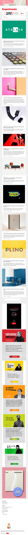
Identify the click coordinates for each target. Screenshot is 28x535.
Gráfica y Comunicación (6, 96)
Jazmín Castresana (9, 183)
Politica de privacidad (5, 508)
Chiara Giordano (9, 132)
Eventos (4, 39)
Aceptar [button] (7, 533)
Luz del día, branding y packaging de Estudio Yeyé (12, 97)
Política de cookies (4, 509)
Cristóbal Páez (9, 296)
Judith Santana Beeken (10, 46)
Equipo (3, 512)
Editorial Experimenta (5, 511)
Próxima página (19, 299)
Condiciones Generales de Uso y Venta (7, 507)
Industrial (4, 176)
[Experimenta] (9, 9)
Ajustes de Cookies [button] (3, 533)
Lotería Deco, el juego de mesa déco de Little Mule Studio (14, 233)
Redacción (8, 238)
